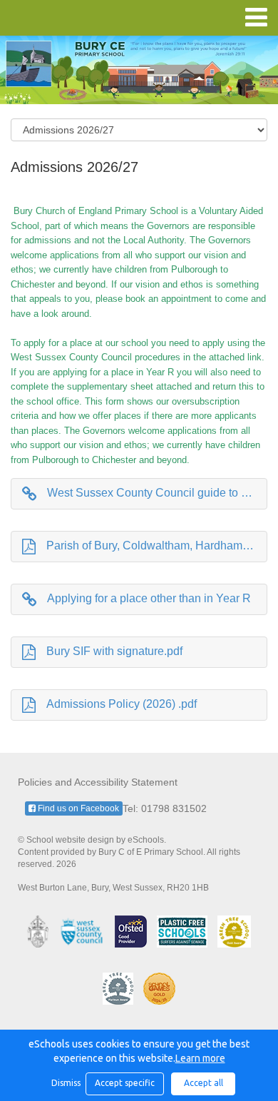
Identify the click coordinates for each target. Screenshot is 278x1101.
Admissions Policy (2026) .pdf (121, 704)
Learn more (200, 1058)
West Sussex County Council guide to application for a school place (157, 493)
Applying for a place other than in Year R (149, 598)
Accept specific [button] (125, 1082)
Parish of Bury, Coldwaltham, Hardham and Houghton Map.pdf (156, 545)
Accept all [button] (203, 1082)
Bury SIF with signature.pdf (114, 651)
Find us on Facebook (77, 808)
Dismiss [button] (64, 1082)
